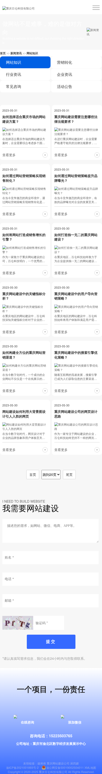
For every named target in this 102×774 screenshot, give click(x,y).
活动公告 (64, 86)
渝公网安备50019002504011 (65, 767)
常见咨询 (13, 86)
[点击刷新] (17, 623)
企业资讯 (64, 74)
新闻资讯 (16, 53)
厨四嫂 (74, 763)
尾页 (69, 474)
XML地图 (90, 767)
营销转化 (64, 62)
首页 (3, 53)
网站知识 (32, 53)
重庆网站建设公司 (58, 763)
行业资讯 (13, 74)
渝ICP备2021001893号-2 (22, 767)
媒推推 (41, 763)
